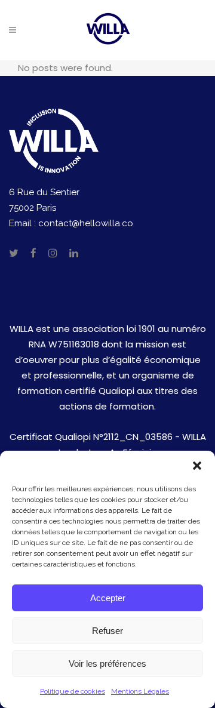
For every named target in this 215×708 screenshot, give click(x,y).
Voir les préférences (107, 663)
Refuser (107, 631)
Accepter (107, 598)
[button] (197, 466)
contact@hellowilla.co (85, 223)
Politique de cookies (72, 691)
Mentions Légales (140, 691)
